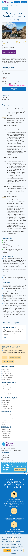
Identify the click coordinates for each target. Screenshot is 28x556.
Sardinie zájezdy (10, 327)
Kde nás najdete (6, 422)
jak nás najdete (5, 452)
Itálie (5, 357)
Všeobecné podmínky (7, 418)
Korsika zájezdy (6, 435)
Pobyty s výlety (5, 369)
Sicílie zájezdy (5, 389)
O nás (3, 424)
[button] (5, 2)
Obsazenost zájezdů (7, 406)
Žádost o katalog (6, 414)
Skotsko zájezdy (6, 433)
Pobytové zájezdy (15, 357)
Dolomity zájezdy (6, 387)
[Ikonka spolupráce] (14, 511)
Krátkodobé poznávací (7, 375)
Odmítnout (13, 553)
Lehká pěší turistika (7, 377)
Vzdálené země (6, 379)
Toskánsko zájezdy (7, 391)
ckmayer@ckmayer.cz (9, 460)
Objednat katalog (19, 469)
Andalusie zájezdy (6, 393)
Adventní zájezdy (8, 361)
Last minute (5, 404)
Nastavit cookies (18, 550)
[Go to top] (26, 474)
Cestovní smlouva (6, 416)
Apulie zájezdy (5, 395)
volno (14, 89)
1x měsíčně (19, 350)
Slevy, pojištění (5, 420)
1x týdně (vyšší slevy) (9, 350)
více (5, 337)
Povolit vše (7, 550)
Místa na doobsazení (7, 408)
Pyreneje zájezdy (6, 431)
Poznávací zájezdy (6, 373)
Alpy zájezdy (5, 385)
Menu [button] (24, 2)
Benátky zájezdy (6, 429)
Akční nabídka (5, 402)
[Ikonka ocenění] (14, 495)
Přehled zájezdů (6, 400)
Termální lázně (5, 371)
